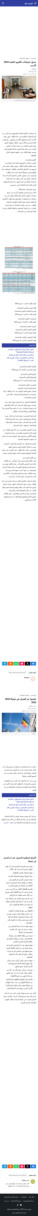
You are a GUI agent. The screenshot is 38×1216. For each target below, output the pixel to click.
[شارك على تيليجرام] (4, 664)
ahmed (34, 69)
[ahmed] (33, 679)
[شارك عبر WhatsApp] (16, 664)
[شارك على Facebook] (33, 664)
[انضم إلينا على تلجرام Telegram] (17, 1205)
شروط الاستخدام (16, 1201)
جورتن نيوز (28, 3)
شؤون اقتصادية (24, 58)
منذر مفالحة (32, 706)
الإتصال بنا (24, 1197)
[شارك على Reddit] (10, 664)
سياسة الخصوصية (28, 1201)
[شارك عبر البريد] (22, 664)
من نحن (6, 1201)
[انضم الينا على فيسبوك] (20, 1205)
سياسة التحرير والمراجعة (11, 1197)
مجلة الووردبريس (17, 1212)
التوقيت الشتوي (9, 822)
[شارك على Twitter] (27, 664)
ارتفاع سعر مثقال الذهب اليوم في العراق (21, 355)
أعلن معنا (31, 1197)
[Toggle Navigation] (35, 3)
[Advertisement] (19, 27)
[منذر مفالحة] (33, 1181)
